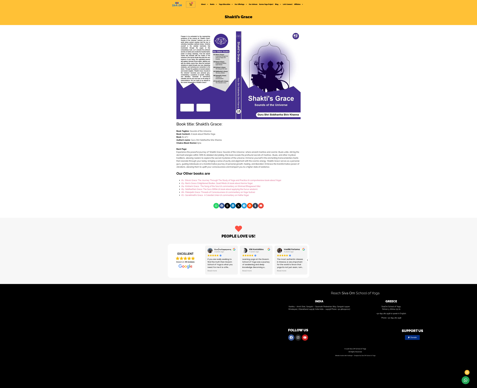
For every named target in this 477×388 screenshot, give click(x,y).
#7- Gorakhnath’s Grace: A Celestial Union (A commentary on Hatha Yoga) (215, 195)
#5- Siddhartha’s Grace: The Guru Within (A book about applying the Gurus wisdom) (219, 189)
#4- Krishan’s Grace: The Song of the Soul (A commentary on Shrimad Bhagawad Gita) (220, 186)
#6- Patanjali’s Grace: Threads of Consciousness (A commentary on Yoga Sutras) (218, 192)
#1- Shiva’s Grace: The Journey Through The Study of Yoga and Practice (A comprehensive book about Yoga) (231, 180)
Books (212, 4)
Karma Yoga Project (266, 4)
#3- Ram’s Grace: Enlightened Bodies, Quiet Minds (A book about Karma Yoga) (217, 183)
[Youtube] (305, 337)
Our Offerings (239, 4)
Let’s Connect (287, 4)
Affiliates (297, 4)
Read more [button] (211, 271)
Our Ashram (253, 4)
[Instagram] (298, 337)
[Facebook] (291, 337)
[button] (216, 206)
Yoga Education (224, 4)
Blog (276, 4)
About (203, 4)
